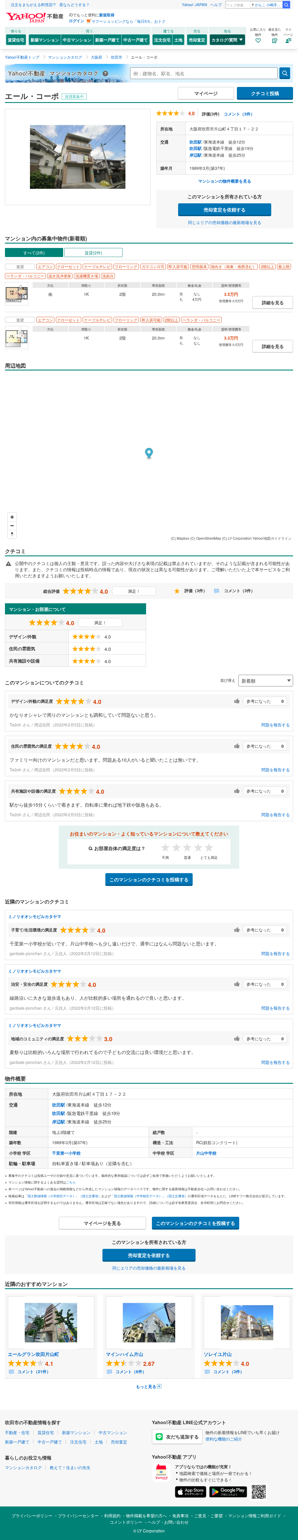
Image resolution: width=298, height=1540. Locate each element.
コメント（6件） (130, 1371)
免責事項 (180, 1515)
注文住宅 (162, 40)
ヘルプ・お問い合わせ (168, 1522)
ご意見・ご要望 (208, 1515)
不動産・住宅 (17, 1432)
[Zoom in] (12, 517)
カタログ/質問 (224, 40)
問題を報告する (275, 725)
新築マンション (45, 40)
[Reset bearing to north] (12, 534)
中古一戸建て (135, 40)
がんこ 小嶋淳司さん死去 (268, 4)
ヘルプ (216, 4)
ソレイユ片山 (218, 1354)
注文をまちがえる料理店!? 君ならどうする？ (50, 4)
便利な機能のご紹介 (223, 1439)
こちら (71, 1182)
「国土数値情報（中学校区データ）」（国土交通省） (149, 1195)
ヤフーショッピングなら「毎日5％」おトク (129, 21)
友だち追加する (182, 1436)
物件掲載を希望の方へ (146, 1515)
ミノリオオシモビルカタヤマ (34, 916)
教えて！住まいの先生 (70, 1467)
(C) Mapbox (180, 538)
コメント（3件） (239, 114)
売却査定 (197, 40)
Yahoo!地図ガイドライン (272, 538)
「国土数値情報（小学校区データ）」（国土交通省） (62, 1195)
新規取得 (106, 15)
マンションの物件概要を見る (224, 181)
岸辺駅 (195, 155)
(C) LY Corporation (237, 538)
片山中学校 (206, 1153)
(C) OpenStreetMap (205, 538)
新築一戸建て (107, 40)
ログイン (76, 20)
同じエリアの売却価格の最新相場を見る (224, 222)
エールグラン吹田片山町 (33, 1354)
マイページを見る (102, 1223)
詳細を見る (273, 302)
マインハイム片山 (124, 1354)
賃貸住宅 (16, 40)
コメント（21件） (33, 1371)
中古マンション (77, 40)
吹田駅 (195, 142)
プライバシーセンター (78, 1515)
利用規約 (112, 1515)
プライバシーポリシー (32, 1515)
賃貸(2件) (93, 253)
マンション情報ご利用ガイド (254, 1515)
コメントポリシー (126, 1522)
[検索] (286, 4)
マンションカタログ (23, 1467)
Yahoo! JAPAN (194, 4)
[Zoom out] (12, 525)
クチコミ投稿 (265, 93)
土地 (178, 40)
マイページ (206, 93)
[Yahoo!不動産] (35, 14)
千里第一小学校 (66, 1153)
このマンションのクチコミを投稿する (149, 879)
